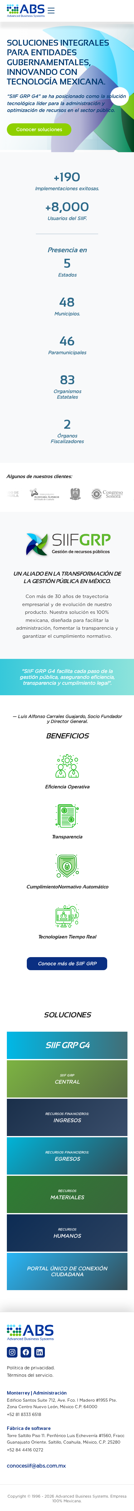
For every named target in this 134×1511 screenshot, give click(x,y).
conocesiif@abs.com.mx (36, 1466)
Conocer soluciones (39, 129)
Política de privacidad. (31, 1367)
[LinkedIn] (39, 1352)
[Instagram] (12, 1352)
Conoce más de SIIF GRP (67, 963)
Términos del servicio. (30, 1375)
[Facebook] (26, 1352)
